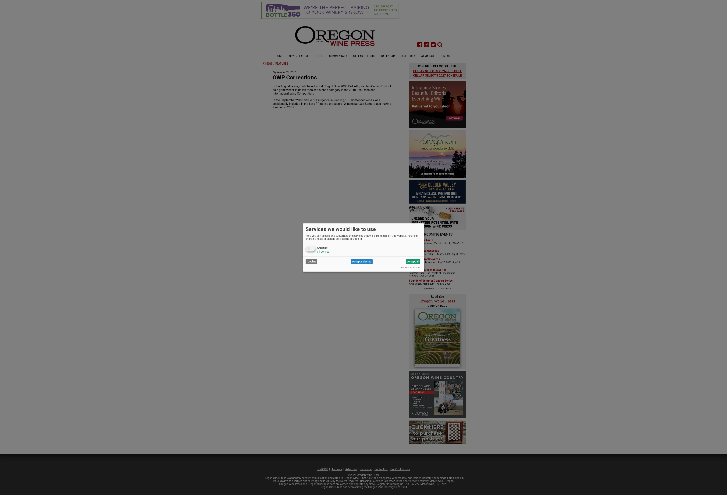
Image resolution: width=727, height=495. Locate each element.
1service (323, 251)
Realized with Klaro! (410, 267)
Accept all (413, 261)
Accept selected (361, 261)
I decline (311, 261)
